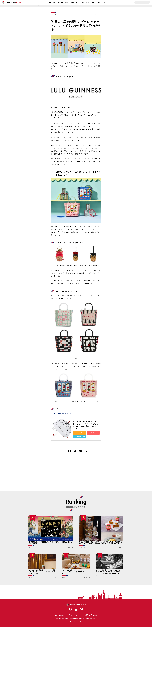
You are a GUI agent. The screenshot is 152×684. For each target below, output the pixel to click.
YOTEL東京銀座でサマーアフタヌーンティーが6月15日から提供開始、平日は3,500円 (75, 571)
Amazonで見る (79, 433)
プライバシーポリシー (74, 615)
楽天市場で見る (93, 433)
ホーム (3, 6)
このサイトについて (60, 615)
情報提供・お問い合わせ (90, 615)
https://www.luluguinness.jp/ (62, 413)
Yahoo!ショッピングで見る (79, 436)
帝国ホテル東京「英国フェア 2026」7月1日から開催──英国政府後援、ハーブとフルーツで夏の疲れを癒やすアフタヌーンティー (100, 543)
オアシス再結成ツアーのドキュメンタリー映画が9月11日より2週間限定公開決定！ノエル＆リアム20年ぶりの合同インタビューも (109, 572)
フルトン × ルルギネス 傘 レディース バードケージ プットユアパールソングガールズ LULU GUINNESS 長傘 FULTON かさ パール (86, 425)
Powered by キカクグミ (76, 622)
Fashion (9, 6)
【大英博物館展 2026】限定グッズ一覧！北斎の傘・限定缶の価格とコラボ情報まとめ (50, 543)
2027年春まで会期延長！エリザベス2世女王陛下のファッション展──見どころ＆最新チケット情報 (41, 571)
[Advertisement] (76, 473)
